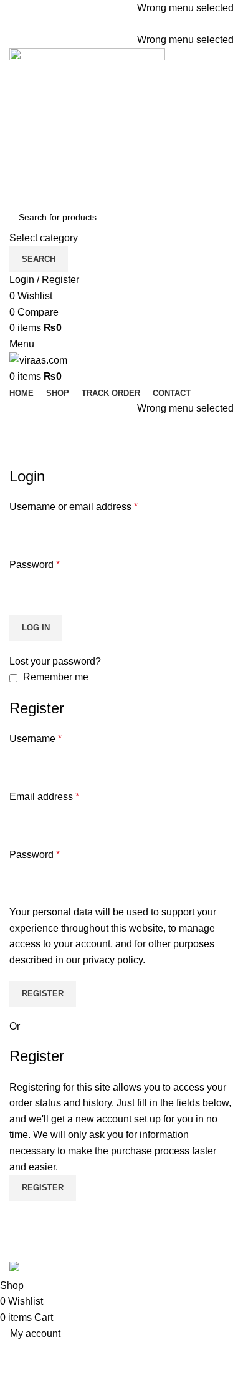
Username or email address (73, 506)
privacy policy (113, 960)
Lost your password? (55, 661)
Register (43, 993)
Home (19, 458)
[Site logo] (87, 125)
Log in (36, 627)
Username (35, 738)
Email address (44, 796)
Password (34, 564)
